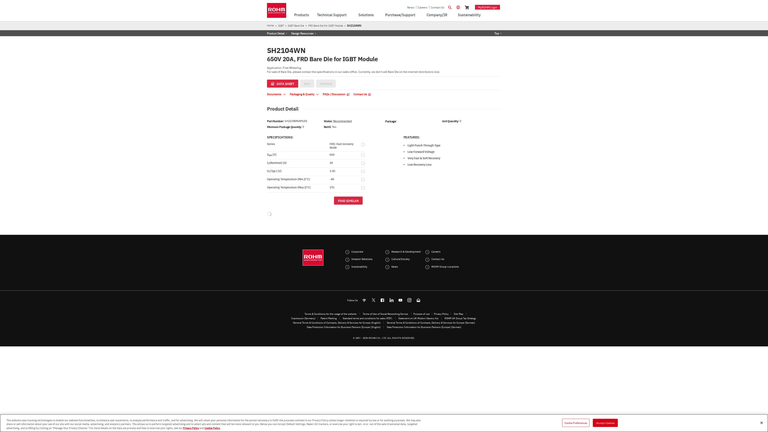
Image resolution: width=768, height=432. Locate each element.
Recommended (342, 121)
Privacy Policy (441, 313)
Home (270, 25)
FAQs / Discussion (334, 94)
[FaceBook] (382, 300)
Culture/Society (400, 259)
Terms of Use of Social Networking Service (385, 313)
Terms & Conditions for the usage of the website (331, 313)
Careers (422, 7)
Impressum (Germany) (303, 318)
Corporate (357, 251)
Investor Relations (361, 259)
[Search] (450, 7)
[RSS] (364, 300)
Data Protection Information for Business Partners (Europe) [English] (344, 327)
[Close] (761, 422)
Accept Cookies (605, 422)
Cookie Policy (212, 428)
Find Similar (348, 200)
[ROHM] (276, 11)
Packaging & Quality (302, 94)
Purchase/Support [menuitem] (400, 14)
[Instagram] (409, 300)
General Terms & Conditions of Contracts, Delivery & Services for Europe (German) (431, 322)
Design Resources (302, 33)
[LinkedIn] (391, 300)
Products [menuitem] (301, 14)
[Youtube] (400, 300)
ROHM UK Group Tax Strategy (460, 318)
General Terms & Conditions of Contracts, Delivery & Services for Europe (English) (337, 322)
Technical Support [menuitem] (332, 14)
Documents (274, 94)
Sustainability (359, 266)
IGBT (281, 25)
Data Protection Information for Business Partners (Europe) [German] (424, 327)
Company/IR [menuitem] (437, 14)
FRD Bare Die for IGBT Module (325, 25)
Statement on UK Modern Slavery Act (418, 318)
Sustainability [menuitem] (469, 14)
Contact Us (437, 7)
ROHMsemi (373, 300)
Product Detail (276, 33)
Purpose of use (421, 313)
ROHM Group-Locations (445, 266)
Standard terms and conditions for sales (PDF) (367, 318)
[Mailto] (418, 300)
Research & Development (406, 251)
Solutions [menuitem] (366, 14)
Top (496, 33)
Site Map (458, 313)
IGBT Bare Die (296, 25)
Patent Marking (329, 318)
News (410, 7)
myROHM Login (487, 7)
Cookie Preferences (575, 422)
